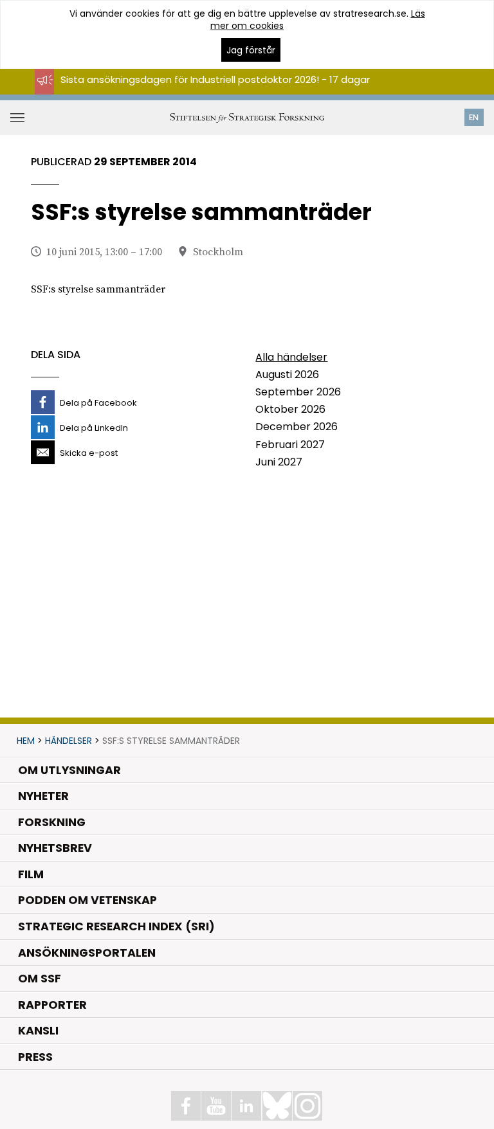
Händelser (68, 740)
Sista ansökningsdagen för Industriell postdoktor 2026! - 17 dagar (215, 79)
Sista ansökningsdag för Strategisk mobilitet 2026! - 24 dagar (207, 91)
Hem (26, 740)
